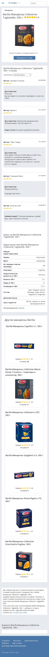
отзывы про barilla (20, 612)
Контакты (17, 641)
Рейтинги (5, 643)
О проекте (6, 641)
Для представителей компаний (14, 646)
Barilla (21, 308)
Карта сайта (17, 643)
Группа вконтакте (31, 641)
